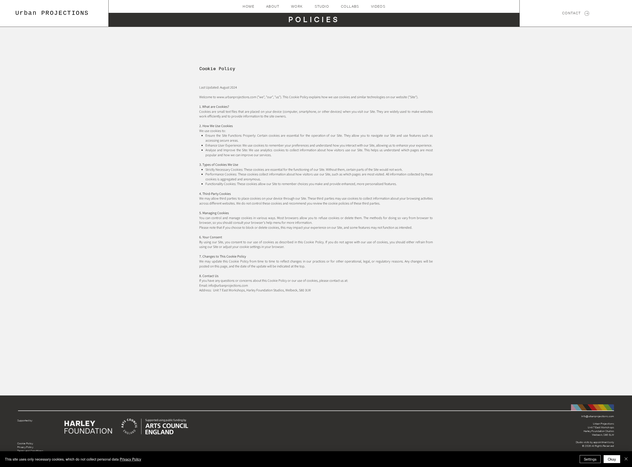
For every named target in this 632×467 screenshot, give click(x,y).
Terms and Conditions (30, 451)
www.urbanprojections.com (236, 97)
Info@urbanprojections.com (597, 416)
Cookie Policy (25, 443)
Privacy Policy (25, 447)
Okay (612, 459)
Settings (590, 459)
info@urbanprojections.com (228, 285)
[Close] (626, 459)
